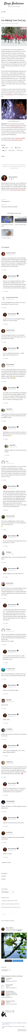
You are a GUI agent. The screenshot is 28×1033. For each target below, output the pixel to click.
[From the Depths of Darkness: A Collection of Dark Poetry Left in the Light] (3, 993)
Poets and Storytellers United (15, 140)
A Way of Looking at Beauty (20, 224)
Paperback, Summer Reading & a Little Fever (10, 903)
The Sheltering (9, 978)
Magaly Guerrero (10, 330)
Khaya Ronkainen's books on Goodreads (12, 976)
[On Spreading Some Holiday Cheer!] (7, 219)
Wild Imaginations (5, 201)
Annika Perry (9, 761)
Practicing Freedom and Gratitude (9, 206)
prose (11, 168)
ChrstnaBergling (10, 801)
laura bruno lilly (10, 516)
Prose (2, 17)
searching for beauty (15, 125)
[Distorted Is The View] (3, 1002)
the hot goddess (10, 364)
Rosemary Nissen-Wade (12, 297)
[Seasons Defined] (3, 986)
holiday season (13, 164)
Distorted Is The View (10, 1001)
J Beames (8, 629)
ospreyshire (9, 409)
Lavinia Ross (9, 832)
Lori (7, 461)
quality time (15, 168)
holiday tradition (20, 164)
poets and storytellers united (18, 166)
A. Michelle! (9, 729)
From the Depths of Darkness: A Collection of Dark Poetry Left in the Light (11, 993)
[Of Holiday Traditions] (7, 232)
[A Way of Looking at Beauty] (21, 219)
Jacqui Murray (9, 583)
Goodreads (3, 875)
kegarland (8, 699)
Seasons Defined (9, 984)
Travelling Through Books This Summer (9, 900)
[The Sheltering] (3, 979)
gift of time (9, 94)
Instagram (3, 879)
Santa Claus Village (20, 138)
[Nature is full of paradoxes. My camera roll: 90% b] (14, 946)
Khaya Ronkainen (14, 3)
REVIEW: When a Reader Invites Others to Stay (10, 907)
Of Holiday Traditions (6, 237)
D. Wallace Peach (10, 668)
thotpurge (8, 552)
